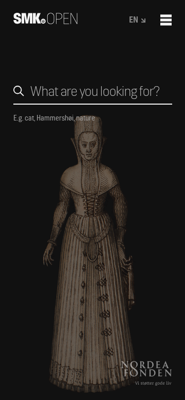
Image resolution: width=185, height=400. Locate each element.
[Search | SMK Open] (45, 20)
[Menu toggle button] (166, 20)
